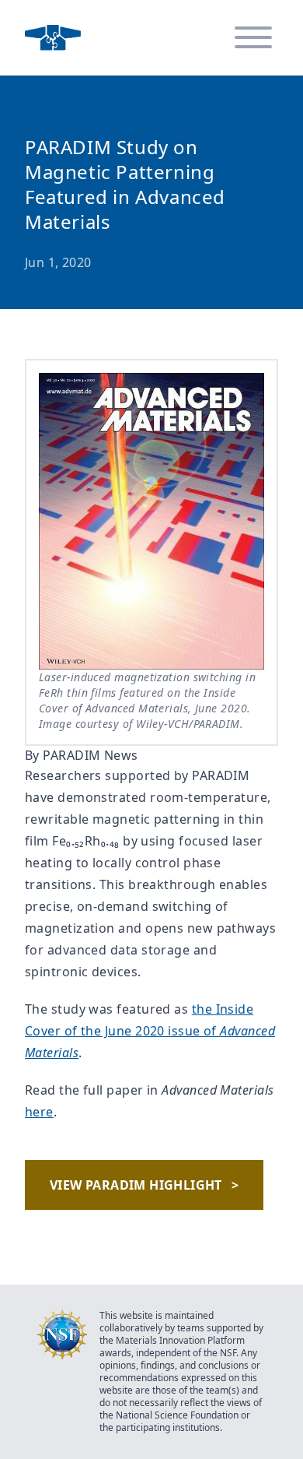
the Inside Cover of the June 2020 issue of (150, 1030)
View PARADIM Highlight (144, 1185)
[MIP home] (53, 38)
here (39, 1111)
